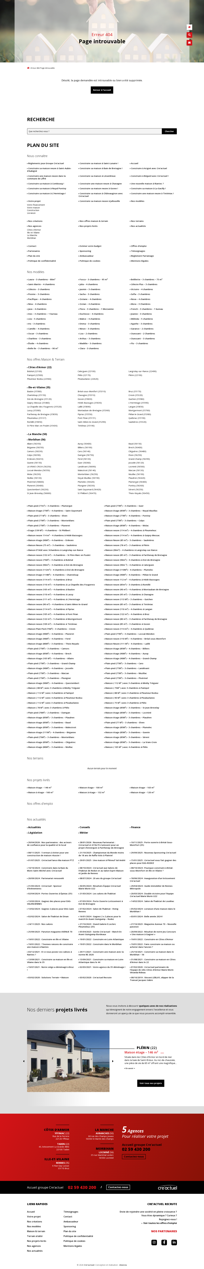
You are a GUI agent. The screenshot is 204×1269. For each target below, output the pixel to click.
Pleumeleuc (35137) (36, 418)
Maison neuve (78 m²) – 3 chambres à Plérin (127, 545)
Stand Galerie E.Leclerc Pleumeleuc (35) (97, 925)
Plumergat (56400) (138, 482)
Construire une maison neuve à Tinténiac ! (152, 193)
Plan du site (34, 256)
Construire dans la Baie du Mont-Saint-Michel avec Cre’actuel (47, 869)
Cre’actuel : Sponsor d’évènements (44, 887)
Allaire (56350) (34, 443)
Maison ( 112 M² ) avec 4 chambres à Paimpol (51, 693)
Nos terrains (137, 221)
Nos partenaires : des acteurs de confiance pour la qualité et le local (49, 843)
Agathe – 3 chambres (142, 323)
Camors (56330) (35, 451)
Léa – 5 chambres (37, 319)
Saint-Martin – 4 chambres (41, 284)
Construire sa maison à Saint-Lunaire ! (99, 163)
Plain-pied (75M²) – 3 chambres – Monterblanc (51, 737)
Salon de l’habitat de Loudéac (152, 901)
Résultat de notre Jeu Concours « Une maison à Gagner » (153, 933)
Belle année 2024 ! (147, 916)
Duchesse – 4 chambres (92, 314)
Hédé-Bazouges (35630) (90, 402)
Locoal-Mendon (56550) (38, 470)
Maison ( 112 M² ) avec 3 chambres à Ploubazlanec (53, 703)
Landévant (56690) (87, 466)
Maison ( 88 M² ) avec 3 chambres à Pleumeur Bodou (131, 693)
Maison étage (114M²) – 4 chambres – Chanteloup (53, 574)
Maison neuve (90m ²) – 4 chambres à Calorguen (129, 565)
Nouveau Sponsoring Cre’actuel (153, 852)
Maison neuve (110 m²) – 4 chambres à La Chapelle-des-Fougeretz (61, 584)
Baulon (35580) (34, 391)
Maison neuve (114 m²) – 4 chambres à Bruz (50, 579)
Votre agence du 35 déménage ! (102, 967)
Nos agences (34, 226)
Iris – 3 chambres (36, 323)
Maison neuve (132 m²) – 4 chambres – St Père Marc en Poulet (59, 555)
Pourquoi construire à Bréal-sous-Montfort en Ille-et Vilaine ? (151, 869)
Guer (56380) (84, 462)
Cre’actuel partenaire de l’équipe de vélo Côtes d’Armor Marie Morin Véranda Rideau (151, 970)
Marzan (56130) (136, 470)
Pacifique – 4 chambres (40, 299)
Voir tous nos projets (151, 1083)
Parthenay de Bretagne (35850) (42, 414)
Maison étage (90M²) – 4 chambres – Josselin (50, 668)
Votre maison (33, 207)
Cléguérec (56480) (137, 451)
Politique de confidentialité (42, 261)
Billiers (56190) (85, 447)
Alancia (123, 1265)
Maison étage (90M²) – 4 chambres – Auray (126, 653)
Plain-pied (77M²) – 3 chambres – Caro (124, 663)
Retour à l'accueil (102, 90)
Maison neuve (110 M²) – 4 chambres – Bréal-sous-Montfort (135, 638)
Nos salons (40, 924)
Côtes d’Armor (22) (39, 367)
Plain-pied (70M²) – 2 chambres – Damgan (49, 712)
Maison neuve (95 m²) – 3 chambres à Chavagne (129, 594)
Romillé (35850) (34, 422)
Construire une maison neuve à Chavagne (101, 183)
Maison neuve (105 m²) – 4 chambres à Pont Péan (53, 614)
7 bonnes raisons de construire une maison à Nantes (50, 945)
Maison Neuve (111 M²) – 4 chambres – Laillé (127, 643)
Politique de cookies (90, 261)
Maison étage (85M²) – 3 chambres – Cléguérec (52, 742)
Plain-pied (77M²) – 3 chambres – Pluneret (49, 525)
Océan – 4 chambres (90, 304)
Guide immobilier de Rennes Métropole (151, 887)
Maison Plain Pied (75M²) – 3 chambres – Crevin (51, 629)
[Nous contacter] (189, 42)
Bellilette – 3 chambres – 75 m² (146, 279)
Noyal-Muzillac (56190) (89, 478)
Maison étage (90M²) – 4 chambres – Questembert (53, 683)
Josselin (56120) (136, 462)
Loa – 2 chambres (88, 333)
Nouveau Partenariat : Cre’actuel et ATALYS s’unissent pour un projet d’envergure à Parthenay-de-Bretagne (101, 845)
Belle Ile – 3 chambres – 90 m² (43, 348)
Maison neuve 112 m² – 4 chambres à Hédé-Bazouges (132, 579)
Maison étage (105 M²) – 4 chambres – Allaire (51, 658)
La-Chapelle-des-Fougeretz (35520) (44, 406)
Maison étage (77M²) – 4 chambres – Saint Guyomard (55, 510)
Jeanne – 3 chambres (141, 314)
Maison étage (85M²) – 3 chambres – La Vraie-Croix (131, 742)
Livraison (31, 213)
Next (113, 1061)
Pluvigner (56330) (86, 485)
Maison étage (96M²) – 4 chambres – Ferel (49, 638)
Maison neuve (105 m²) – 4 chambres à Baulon (51, 589)
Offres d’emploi (139, 246)
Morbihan (31, 238)
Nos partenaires (164, 1231)
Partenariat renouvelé (46, 878)
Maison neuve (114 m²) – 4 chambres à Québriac (129, 629)
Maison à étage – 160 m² (40, 792)
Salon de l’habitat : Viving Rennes (98, 910)
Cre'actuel (167, 1187)
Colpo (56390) (34, 455)
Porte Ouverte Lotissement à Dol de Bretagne (101, 902)
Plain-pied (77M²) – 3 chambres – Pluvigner (49, 678)
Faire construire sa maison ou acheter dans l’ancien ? (152, 945)
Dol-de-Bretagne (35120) (39, 399)
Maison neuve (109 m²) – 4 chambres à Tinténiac (52, 624)
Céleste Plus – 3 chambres (144, 284)
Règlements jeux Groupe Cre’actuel (46, 163)
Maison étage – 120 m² (142, 792)
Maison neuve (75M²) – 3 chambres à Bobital (50, 560)
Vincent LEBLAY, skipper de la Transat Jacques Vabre (152, 979)
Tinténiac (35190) (86, 425)
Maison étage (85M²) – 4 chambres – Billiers (127, 648)
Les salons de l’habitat (98, 893)
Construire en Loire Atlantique (102, 939)
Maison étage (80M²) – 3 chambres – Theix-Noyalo (53, 643)
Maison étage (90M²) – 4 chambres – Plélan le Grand (131, 574)
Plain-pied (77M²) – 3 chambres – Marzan (48, 673)
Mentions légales (139, 261)
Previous (24, 1061)
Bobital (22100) (34, 371)
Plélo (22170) (84, 375)
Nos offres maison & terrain (94, 221)
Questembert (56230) (37, 489)
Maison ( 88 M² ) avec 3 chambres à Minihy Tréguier (54, 688)
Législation (35, 832)
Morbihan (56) (36, 439)
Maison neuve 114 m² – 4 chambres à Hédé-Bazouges (55, 535)
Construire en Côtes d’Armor (152, 939)
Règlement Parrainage (142, 256)
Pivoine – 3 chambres (39, 294)
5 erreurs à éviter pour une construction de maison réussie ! (48, 854)
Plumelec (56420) (86, 482)
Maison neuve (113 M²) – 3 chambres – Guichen (129, 599)
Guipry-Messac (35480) (38, 402)
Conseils (85, 827)
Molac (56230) (34, 474)
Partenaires (34, 251)
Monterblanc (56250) (88, 474)
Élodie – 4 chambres (38, 343)
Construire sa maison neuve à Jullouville (100, 201)
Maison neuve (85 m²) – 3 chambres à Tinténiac (129, 604)
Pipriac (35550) (85, 414)
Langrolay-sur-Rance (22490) (143, 371)
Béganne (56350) (35, 447)
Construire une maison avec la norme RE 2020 (101, 953)
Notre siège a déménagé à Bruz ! (50, 968)
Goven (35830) (85, 399)
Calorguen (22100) (86, 371)
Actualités (34, 827)
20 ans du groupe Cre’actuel (100, 878)
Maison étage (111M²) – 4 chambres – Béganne (52, 732)
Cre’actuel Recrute (96, 977)
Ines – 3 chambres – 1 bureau (42, 314)
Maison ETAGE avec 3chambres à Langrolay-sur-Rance (55, 550)
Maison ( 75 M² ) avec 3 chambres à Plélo (125, 703)
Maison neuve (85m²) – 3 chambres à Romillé (127, 584)
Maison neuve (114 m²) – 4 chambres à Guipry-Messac (132, 535)
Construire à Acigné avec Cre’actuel (149, 168)
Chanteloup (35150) (36, 395)
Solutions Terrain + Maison (48, 977)
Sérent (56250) (136, 489)
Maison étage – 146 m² (39, 787)
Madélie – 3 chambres (91, 343)
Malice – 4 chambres (90, 319)
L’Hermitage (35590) (139, 402)
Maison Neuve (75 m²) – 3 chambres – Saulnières (52, 545)
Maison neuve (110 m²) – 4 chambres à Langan (128, 609)
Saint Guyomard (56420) (89, 489)
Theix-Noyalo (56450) (139, 493)
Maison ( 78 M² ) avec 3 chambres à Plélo (48, 707)
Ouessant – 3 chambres (143, 338)
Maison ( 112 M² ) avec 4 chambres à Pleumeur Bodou (55, 698)
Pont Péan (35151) (87, 418)
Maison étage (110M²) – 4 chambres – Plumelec (129, 569)
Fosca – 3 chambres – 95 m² (94, 279)
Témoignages (138, 251)
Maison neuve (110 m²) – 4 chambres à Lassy (50, 594)
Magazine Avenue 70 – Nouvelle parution (153, 925)
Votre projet (34, 201)
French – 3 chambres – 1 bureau (147, 309)
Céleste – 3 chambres (39, 289)
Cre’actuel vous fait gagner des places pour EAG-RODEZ (153, 861)
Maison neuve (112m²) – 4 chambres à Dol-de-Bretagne (56, 569)
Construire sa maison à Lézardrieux (97, 176)
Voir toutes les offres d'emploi (160, 1223)
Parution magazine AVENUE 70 (50, 931)
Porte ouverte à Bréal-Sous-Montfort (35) (151, 843)
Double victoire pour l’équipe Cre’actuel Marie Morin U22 (152, 895)
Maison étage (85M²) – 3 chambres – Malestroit (52, 727)
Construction (33, 210)
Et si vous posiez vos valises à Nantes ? (49, 953)
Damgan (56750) (86, 455)
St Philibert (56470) (87, 493)
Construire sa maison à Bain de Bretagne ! (101, 168)
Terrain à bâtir (35, 1236)
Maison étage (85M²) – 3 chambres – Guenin (127, 732)
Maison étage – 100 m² (91, 787)
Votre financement (36, 205)
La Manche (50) (37, 434)
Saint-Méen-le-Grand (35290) (92, 422)
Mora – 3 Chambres (140, 304)
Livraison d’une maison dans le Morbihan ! (152, 910)
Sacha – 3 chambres (90, 294)
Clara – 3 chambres (89, 348)
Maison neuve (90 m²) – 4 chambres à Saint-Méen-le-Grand (57, 604)
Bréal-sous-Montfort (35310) (92, 391)
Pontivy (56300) (136, 485)
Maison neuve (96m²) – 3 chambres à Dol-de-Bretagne (132, 560)
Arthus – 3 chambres (90, 338)
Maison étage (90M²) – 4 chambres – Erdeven (51, 540)
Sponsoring (85, 251)
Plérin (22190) (135, 375)
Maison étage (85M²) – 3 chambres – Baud (49, 722)
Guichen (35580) (136, 399)
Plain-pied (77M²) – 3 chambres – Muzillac (126, 673)
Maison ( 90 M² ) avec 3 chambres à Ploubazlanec (130, 698)
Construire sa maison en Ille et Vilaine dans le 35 (49, 961)
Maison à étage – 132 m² (92, 792)
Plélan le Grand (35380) (140, 414)
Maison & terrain (36, 1231)
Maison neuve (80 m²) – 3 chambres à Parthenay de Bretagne (136, 619)
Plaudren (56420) (137, 478)
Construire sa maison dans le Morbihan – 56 (152, 953)
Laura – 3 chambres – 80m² (41, 279)
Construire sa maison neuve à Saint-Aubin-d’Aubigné (49, 169)
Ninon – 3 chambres (90, 328)
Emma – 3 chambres (90, 323)
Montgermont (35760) (139, 410)
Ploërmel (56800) (35, 482)
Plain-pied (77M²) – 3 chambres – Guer (124, 506)
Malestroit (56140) (87, 470)
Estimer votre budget (90, 246)
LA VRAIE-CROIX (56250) (39, 466)
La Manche (32, 235)
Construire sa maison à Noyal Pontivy (47, 188)
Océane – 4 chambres (90, 299)
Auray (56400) (84, 443)
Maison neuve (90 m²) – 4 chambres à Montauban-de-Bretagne (137, 589)
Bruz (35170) (135, 391)
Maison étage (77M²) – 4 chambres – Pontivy (127, 515)
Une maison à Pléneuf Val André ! (102, 861)
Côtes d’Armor (34, 229)
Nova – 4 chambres (140, 299)
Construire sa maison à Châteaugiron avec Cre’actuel (101, 195)
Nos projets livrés (89, 226)
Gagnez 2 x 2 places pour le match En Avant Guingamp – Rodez (100, 918)
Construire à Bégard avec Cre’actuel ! (149, 176)
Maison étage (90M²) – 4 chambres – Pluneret (51, 634)
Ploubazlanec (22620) (88, 379)
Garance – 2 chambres (142, 328)
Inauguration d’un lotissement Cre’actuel (152, 879)
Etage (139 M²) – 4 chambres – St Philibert (49, 530)
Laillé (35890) (84, 406)
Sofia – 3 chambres (140, 294)
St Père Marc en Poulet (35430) (42, 425)
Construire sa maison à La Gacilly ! (148, 188)
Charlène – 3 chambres (39, 338)
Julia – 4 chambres (89, 284)
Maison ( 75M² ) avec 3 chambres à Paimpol (127, 688)
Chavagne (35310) (86, 395)
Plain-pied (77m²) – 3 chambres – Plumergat (50, 506)
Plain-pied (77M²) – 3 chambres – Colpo (124, 520)
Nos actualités (138, 226)
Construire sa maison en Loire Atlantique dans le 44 (101, 961)
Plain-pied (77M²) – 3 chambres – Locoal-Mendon (129, 634)
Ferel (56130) (84, 459)
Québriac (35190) (137, 418)
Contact (32, 246)
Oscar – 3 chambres (38, 333)
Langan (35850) (136, 406)
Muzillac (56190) (136, 474)
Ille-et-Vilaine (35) (39, 387)
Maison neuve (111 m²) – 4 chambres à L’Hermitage (54, 599)
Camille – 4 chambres (39, 328)
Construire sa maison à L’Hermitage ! (47, 193)
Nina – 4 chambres (37, 304)
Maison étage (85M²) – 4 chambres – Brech (49, 653)
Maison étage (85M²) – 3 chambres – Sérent (127, 737)
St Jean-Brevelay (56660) (39, 493)
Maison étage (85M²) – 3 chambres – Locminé (128, 712)
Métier (84, 832)
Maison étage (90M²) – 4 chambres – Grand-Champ (131, 658)
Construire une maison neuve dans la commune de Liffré (46, 177)
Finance (135, 827)
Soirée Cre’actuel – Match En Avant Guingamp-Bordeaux (100, 933)
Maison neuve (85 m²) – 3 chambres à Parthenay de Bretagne (136, 555)
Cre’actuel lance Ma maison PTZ (51, 860)
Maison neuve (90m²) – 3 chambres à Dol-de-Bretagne (55, 565)
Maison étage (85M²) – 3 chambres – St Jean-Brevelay (132, 707)
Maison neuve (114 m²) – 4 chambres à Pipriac (51, 609)
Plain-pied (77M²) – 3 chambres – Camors (48, 648)
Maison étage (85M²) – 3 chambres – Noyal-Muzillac (131, 510)
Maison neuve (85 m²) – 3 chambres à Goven (127, 624)
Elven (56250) (135, 455)
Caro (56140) (84, 451)
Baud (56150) (135, 443)
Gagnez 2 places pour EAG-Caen (51, 908)
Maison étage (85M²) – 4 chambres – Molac (127, 525)
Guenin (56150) (34, 462)
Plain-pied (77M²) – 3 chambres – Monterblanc (51, 520)
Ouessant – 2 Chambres (143, 333)
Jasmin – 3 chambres (90, 289)
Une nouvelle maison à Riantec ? (147, 183)
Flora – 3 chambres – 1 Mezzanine (97, 309)
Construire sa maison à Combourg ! (46, 183)
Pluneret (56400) (35, 485)
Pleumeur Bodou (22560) (39, 379)
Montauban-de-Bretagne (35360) (94, 410)
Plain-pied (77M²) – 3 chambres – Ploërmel (126, 678)
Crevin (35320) (136, 395)
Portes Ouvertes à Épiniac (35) (50, 893)
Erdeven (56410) (35, 459)
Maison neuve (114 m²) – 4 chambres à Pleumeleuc (130, 530)
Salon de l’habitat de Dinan (48, 916)
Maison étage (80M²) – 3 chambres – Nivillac (50, 747)
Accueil (28, 68)
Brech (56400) (135, 447)
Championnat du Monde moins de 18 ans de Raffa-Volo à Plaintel (101, 854)
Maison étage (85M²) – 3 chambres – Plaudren (51, 717)
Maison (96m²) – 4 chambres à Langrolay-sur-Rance (131, 550)
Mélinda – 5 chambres (142, 319)
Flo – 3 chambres (139, 343)
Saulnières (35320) (137, 422)
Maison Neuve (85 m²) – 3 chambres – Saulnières (129, 540)
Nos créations (35, 221)
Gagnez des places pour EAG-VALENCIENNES (49, 902)
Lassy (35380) (34, 410)
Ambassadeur (87, 256)
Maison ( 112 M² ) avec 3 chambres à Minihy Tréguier (131, 683)
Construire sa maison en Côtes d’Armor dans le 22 (153, 961)
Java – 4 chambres (37, 309)
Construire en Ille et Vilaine (48, 939)
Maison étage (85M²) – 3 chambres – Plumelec (128, 727)
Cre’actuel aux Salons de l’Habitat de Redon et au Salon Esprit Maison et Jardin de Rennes (101, 871)
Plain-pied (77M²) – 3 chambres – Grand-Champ (51, 663)
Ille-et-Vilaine (33, 232)
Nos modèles (137, 201)
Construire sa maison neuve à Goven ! (99, 188)
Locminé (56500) (137, 466)
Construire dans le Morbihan (101, 944)
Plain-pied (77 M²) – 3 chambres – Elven (47, 515)
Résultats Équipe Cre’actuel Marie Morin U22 (100, 887)
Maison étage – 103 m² (142, 787)
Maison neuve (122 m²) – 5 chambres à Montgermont (55, 619)
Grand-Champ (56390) (139, 459)
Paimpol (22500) (35, 375)
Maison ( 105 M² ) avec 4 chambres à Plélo (126, 747)
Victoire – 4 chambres (142, 289)
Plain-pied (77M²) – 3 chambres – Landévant (127, 668)
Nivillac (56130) (34, 478)
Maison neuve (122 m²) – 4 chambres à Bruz (127, 614)
